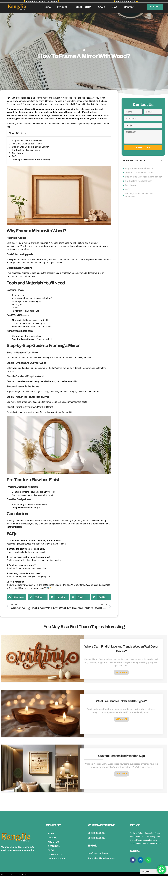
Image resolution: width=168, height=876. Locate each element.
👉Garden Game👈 (126, 1)
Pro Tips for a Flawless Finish (26, 150)
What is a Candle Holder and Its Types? (121, 701)
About (101, 7)
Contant (128, 7)
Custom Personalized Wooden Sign (121, 756)
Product (62, 7)
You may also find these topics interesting (31, 159)
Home (47, 7)
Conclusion (17, 153)
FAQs (14, 156)
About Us (53, 842)
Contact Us (55, 854)
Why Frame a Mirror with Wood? (27, 140)
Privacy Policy (56, 859)
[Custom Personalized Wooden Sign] (42, 791)
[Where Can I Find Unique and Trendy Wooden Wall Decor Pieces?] (42, 682)
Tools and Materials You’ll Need (27, 144)
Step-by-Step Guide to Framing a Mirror (30, 147)
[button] (16, 597)
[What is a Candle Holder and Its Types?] (42, 736)
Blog (114, 7)
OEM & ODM (83, 7)
